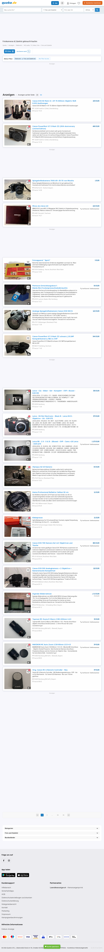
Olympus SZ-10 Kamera (42, 467)
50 (41, 95)
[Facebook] (4, 860)
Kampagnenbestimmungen (12, 917)
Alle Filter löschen (44, 58)
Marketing (5, 911)
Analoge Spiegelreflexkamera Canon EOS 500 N (52, 311)
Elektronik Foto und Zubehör (24, 59)
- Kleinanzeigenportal (66, 888)
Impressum (6, 914)
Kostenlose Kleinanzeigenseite (77, 948)
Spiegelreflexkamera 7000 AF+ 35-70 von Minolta (53, 181)
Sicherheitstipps (8, 891)
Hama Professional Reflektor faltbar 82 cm (50, 492)
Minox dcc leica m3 (40, 206)
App (56, 3)
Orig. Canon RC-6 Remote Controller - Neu (50, 670)
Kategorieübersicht (9, 904)
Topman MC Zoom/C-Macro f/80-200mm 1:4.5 (51, 619)
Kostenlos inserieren (93, 3)
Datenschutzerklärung (10, 901)
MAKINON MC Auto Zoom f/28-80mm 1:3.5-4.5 (51, 644)
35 (58, 815)
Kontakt (5, 908)
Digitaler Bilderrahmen (42, 594)
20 (37, 95)
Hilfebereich (6, 888)
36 (63, 815)
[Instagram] (9, 860)
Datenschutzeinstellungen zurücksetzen (17, 898)
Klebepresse (37, 518)
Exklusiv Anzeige (8, 929)
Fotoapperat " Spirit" (41, 260)
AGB (3, 894)
